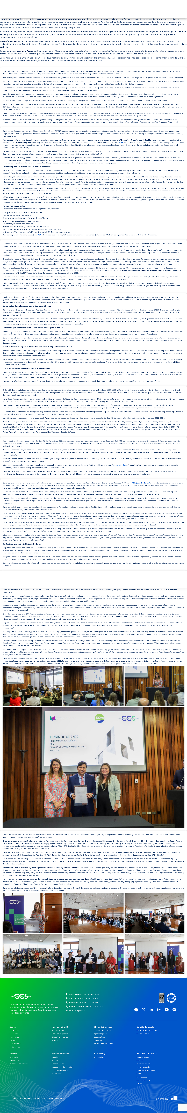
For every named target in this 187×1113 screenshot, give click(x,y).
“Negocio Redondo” (141, 483)
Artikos (139, 1084)
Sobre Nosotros (58, 1030)
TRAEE (120, 142)
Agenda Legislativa (101, 1034)
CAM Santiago (99, 1057)
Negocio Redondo (120, 465)
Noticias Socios (15, 1044)
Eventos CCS (14, 1060)
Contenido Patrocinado (60, 1070)
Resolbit (139, 1060)
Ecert (138, 1074)
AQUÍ (40, 235)
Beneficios (14, 1034)
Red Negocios (141, 1077)
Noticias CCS (57, 1060)
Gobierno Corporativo (60, 1034)
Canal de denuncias (56, 1098)
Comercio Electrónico (102, 1030)
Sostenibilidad (99, 1037)
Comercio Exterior (143, 1067)
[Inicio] (35, 996)
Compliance (39, 1098)
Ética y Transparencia (60, 1037)
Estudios (55, 1057)
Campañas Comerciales (19, 1064)
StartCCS (13, 1040)
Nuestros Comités (143, 1034)
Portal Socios (15, 1047)
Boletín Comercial (143, 1080)
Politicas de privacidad (21, 1098)
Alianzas (55, 1040)
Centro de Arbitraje (143, 1064)
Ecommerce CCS (142, 1057)
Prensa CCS (56, 1074)
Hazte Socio (14, 1030)
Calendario (14, 1057)
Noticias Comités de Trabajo (63, 1067)
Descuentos (14, 1037)
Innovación (98, 1040)
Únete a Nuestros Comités (146, 1030)
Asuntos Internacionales (103, 1044)
